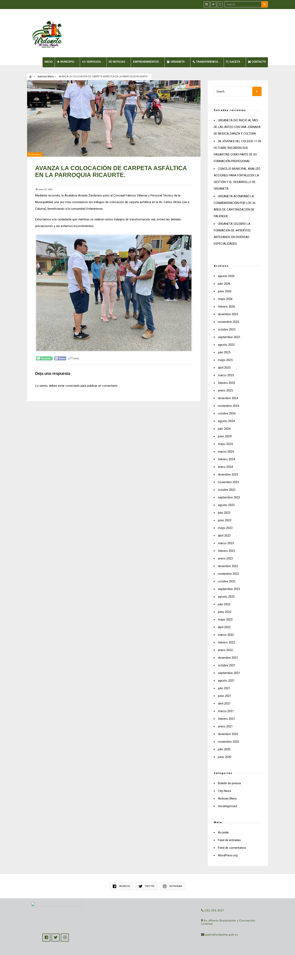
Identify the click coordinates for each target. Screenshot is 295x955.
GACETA (235, 61)
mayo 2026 (225, 299)
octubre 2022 (226, 581)
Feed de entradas (229, 840)
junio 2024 (224, 436)
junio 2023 (224, 520)
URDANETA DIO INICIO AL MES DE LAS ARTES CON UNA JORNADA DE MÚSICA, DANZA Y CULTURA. (237, 127)
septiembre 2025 (229, 337)
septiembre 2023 (229, 497)
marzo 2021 (226, 711)
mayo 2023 (225, 528)
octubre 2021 (226, 665)
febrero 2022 (226, 642)
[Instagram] (220, 4)
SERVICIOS (93, 61)
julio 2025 (224, 352)
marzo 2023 (226, 543)
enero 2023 (225, 558)
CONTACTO (259, 61)
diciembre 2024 (228, 398)
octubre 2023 (226, 490)
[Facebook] (207, 4)
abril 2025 (224, 367)
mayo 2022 (225, 619)
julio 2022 (224, 604)
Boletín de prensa (229, 783)
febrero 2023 (226, 551)
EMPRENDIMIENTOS (146, 61)
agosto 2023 (226, 505)
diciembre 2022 (228, 566)
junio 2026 (224, 291)
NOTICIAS (119, 61)
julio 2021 (224, 688)
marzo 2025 (226, 375)
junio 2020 (224, 757)
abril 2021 (224, 703)
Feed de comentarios (232, 848)
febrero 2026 (226, 306)
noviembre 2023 (228, 482)
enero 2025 (225, 390)
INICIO (49, 61)
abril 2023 (224, 535)
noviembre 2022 (228, 574)
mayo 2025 (225, 360)
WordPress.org (228, 855)
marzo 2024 (226, 451)
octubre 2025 (226, 329)
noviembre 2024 (228, 406)
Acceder (223, 832)
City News (224, 791)
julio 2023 (224, 512)
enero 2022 (225, 650)
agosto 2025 (226, 345)
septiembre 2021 (229, 673)
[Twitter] (213, 4)
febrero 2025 (226, 383)
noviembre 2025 (228, 322)
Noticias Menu (46, 76)
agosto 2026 (226, 276)
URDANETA (178, 61)
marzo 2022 (226, 635)
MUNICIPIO (67, 61)
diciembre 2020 (228, 734)
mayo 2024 (225, 444)
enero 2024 (225, 467)
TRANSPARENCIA (207, 61)
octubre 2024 (226, 413)
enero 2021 (225, 726)
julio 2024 (224, 428)
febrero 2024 (226, 459)
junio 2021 (224, 696)
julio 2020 (224, 749)
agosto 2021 (226, 680)
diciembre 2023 (228, 474)
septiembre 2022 (229, 589)
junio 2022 (224, 612)
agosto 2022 (226, 596)
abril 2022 (224, 627)
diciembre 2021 (228, 658)
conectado (72, 386)
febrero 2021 (226, 719)
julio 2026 (224, 283)
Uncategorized (227, 806)
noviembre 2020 (228, 741)
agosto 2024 (226, 421)
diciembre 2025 (228, 314)
